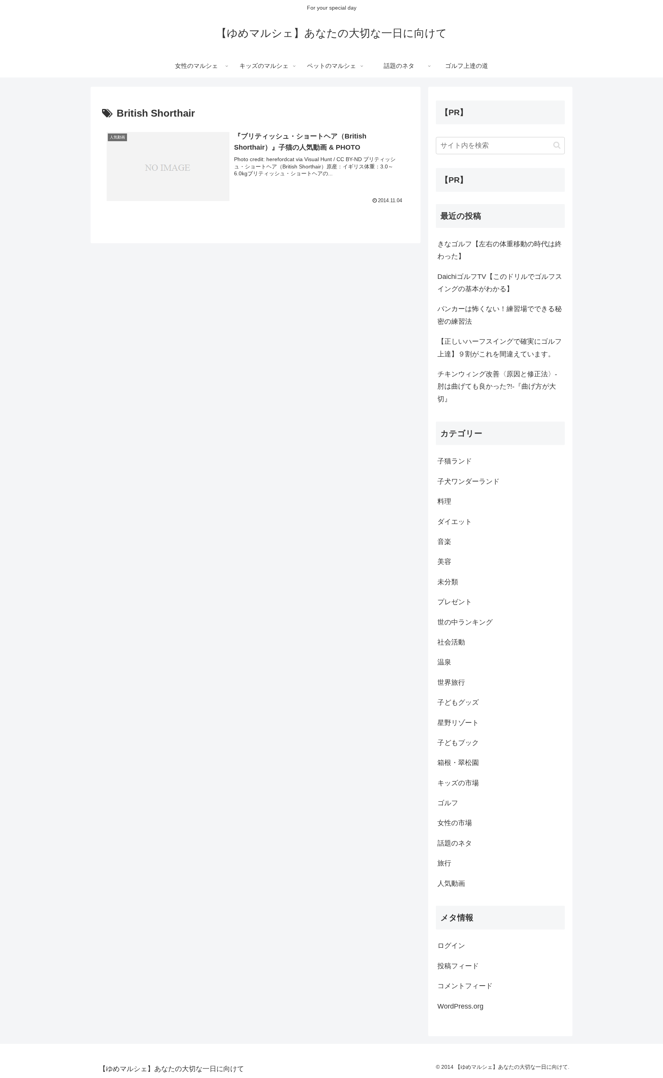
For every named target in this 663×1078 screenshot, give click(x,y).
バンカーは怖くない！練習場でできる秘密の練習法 (499, 315)
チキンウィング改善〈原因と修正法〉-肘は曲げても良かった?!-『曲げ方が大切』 (497, 386)
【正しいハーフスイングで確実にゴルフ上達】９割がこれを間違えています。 (499, 348)
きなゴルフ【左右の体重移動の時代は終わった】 (499, 250)
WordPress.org (460, 1006)
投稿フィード (458, 966)
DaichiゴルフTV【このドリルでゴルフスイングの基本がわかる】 (499, 283)
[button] (557, 145)
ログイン (451, 945)
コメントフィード (465, 986)
